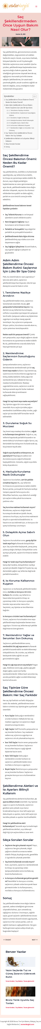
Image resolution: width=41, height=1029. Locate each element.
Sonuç (8, 147)
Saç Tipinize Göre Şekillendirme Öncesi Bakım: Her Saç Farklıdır (19, 134)
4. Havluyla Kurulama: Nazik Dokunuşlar (21, 120)
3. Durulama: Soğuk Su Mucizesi (19, 118)
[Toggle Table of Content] (33, 96)
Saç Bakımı (19, 981)
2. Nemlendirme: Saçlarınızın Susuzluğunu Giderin (22, 114)
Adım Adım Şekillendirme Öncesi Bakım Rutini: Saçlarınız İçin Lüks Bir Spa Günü (19, 106)
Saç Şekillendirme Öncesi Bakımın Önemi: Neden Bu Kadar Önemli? (20, 101)
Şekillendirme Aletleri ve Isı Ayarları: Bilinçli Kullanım (20, 139)
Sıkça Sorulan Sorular (13, 144)
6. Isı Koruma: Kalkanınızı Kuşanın (19, 125)
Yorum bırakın (10, 981)
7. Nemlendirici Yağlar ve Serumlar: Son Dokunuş (21, 129)
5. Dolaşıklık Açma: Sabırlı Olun (18, 123)
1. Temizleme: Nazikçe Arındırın (19, 110)
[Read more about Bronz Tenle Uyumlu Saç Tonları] (20, 991)
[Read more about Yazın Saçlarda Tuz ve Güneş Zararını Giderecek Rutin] (20, 962)
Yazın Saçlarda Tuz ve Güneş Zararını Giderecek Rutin (20, 973)
